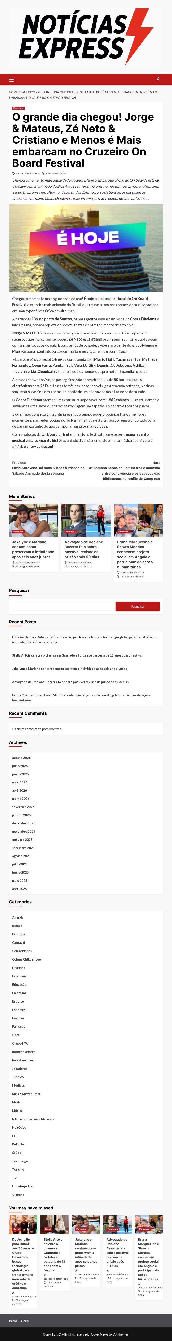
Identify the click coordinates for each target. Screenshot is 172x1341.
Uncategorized (23, 1186)
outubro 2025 (22, 839)
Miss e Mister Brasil (26, 1094)
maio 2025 (19, 880)
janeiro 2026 (21, 815)
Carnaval (18, 942)
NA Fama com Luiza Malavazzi (34, 1119)
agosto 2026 (21, 757)
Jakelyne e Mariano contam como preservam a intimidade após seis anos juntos (69, 668)
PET (15, 1136)
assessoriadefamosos (28, 173)
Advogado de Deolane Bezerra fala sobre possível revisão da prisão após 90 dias (70, 682)
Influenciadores (23, 1052)
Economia (19, 976)
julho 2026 (20, 766)
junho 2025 (20, 872)
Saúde (16, 1152)
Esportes (18, 1010)
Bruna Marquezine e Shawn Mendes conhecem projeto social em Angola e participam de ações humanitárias (81, 697)
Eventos (18, 1018)
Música (17, 1110)
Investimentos (22, 1060)
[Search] (158, 79)
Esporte (18, 1001)
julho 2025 (20, 864)
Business (18, 934)
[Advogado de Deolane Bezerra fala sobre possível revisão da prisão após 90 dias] (86, 520)
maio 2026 (19, 782)
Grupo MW (20, 1043)
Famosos (18, 108)
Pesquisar (19, 590)
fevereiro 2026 (23, 807)
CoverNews (99, 1334)
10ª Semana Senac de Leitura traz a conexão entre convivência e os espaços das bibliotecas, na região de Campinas (123, 471)
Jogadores (19, 1068)
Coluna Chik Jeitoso (26, 959)
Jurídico (18, 1077)
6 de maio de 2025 (56, 173)
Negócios (19, 1127)
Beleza (17, 926)
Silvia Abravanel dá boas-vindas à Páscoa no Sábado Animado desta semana (48, 468)
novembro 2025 (23, 831)
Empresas (19, 993)
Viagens (18, 1194)
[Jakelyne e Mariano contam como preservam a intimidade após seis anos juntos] (33, 520)
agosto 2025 (21, 856)
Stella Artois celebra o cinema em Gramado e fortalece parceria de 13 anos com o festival (77, 655)
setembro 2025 (23, 848)
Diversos (18, 968)
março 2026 (20, 798)
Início (13, 1321)
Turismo (18, 1169)
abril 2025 (19, 889)
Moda (16, 1102)
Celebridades (22, 951)
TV (14, 1178)
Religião (18, 1144)
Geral (16, 1035)
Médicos (18, 1085)
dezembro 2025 (23, 823)
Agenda (18, 917)
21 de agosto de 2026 (28, 566)
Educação (19, 984)
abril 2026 (19, 790)
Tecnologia (20, 1161)
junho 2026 (20, 774)
